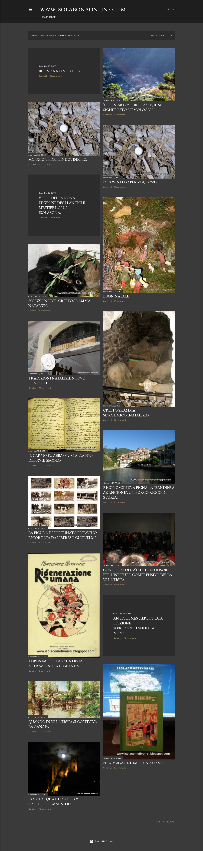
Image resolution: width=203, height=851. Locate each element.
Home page (48, 17)
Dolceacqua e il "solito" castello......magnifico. (53, 801)
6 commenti (119, 114)
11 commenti (55, 217)
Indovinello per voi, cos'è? (130, 182)
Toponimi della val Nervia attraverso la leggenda (55, 663)
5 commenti (44, 310)
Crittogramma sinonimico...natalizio (126, 413)
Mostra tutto (161, 35)
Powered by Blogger (104, 841)
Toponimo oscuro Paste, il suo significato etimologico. (134, 107)
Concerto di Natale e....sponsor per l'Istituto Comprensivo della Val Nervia (137, 574)
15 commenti (120, 420)
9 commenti (45, 164)
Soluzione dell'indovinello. (57, 159)
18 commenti (45, 809)
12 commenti (120, 187)
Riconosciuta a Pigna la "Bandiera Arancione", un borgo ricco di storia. (138, 492)
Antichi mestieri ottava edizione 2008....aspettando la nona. (138, 625)
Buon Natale (116, 296)
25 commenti (56, 76)
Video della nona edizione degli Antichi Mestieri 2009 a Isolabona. (62, 205)
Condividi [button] (43, 76)
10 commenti (120, 301)
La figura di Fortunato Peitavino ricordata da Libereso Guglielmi (62, 535)
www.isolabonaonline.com (83, 9)
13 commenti (130, 638)
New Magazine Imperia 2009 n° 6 (133, 762)
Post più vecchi (164, 821)
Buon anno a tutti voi (62, 71)
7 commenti (45, 465)
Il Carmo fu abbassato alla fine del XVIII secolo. (60, 458)
